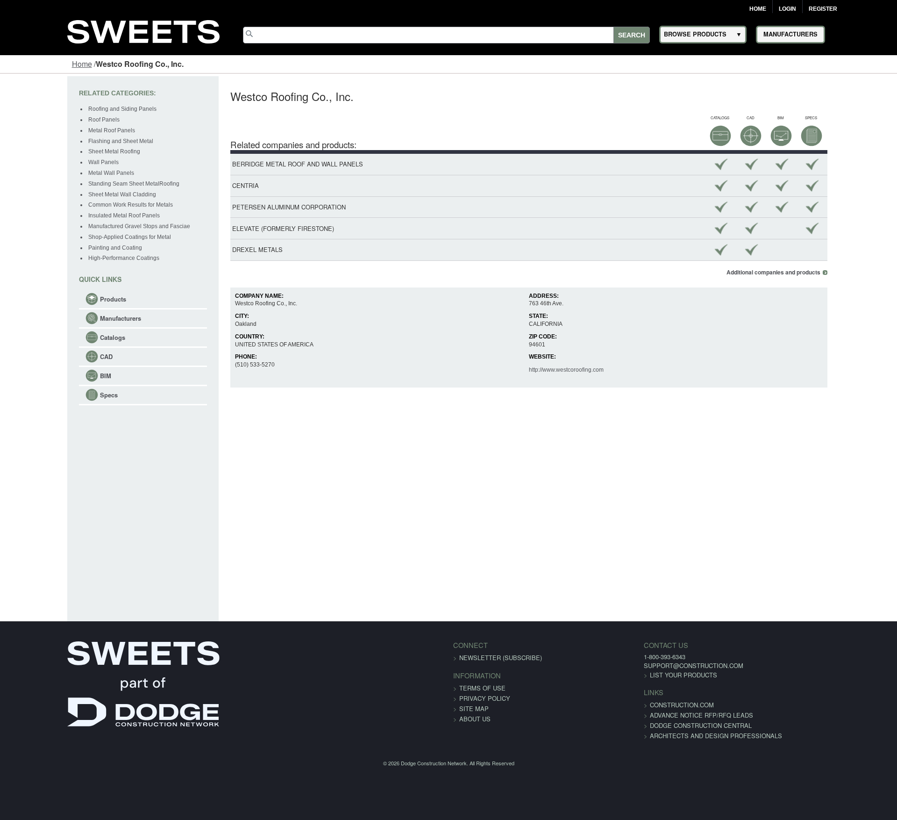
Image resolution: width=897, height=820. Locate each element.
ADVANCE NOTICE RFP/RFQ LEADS (630, 715)
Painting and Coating (57, 248)
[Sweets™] (143, 30)
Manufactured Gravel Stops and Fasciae (81, 226)
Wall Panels (45, 162)
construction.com (611, 704)
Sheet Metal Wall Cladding (64, 194)
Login (787, 9)
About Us (475, 718)
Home (757, 9)
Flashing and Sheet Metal (62, 141)
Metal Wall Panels (53, 173)
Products (55, 299)
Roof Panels (45, 119)
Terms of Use (482, 687)
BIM (47, 375)
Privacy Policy (484, 698)
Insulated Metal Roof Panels (65, 215)
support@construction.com (622, 665)
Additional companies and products (832, 272)
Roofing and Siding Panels (64, 109)
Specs (50, 394)
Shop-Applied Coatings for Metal (71, 237)
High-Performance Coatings (65, 258)
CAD (48, 356)
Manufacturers (62, 318)
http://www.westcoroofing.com (578, 370)
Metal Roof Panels (53, 130)
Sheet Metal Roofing (56, 151)
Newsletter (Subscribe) (500, 657)
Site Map (474, 708)
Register (823, 9)
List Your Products (612, 674)
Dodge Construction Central (630, 725)
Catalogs (54, 337)
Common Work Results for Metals (72, 204)
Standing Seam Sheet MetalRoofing (75, 183)
